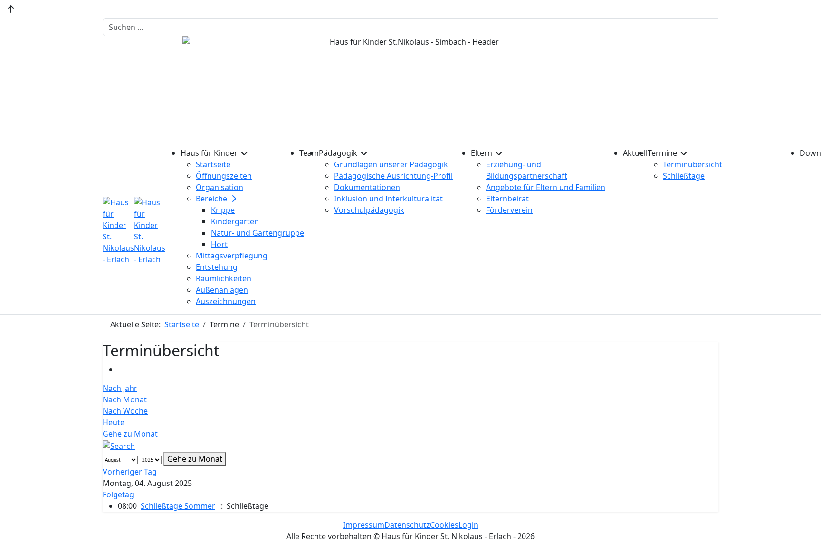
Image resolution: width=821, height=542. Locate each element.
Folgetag (118, 494)
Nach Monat (125, 399)
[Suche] (119, 445)
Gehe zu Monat (130, 433)
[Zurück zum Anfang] (11, 9)
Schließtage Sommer (178, 506)
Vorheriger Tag (130, 471)
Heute (113, 422)
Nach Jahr (120, 388)
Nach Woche (125, 411)
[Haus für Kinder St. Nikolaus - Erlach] (134, 231)
